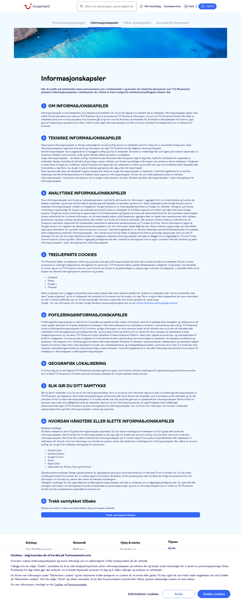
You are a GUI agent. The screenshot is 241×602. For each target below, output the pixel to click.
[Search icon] (81, 6)
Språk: (172, 548)
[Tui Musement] (39, 6)
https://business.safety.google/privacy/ (157, 303)
